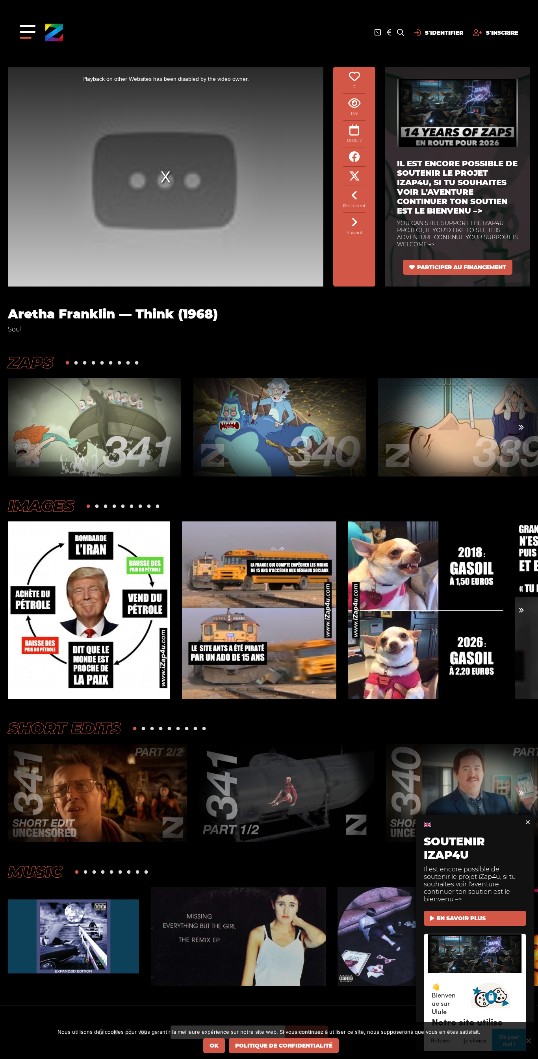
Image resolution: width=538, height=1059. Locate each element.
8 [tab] (128, 362)
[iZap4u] (54, 32)
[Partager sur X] (354, 176)
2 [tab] (76, 362)
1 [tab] (67, 362)
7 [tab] (119, 362)
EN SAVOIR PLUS (461, 918)
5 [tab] (102, 362)
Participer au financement (461, 267)
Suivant (354, 232)
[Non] (528, 1040)
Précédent (354, 205)
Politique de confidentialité (283, 1045)
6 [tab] (110, 362)
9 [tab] (136, 362)
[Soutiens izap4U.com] (389, 32)
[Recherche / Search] (400, 32)
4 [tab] (93, 362)
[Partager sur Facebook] (354, 157)
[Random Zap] (378, 32)
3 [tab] (84, 362)
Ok (214, 1045)
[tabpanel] (94, 427)
